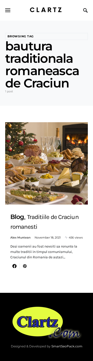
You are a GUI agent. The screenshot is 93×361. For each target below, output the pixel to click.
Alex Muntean (20, 237)
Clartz (46, 10)
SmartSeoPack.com (66, 346)
